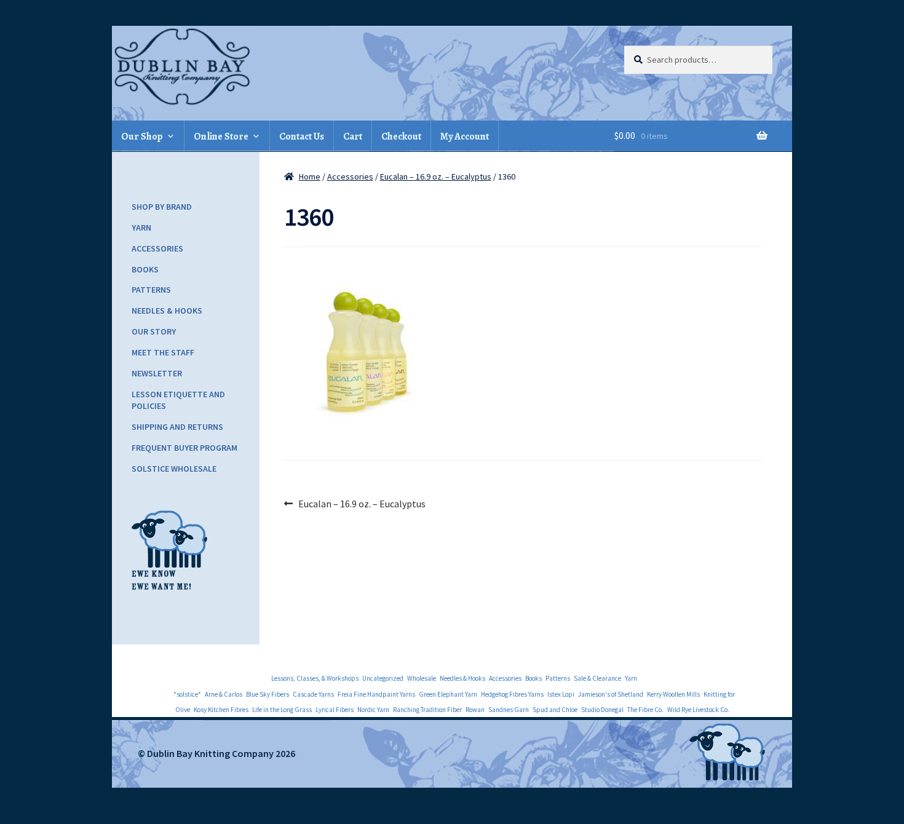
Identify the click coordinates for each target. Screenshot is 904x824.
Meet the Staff (163, 352)
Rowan (475, 709)
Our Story (154, 331)
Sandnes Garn (508, 709)
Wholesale (421, 678)
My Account (464, 136)
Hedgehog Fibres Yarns (512, 694)
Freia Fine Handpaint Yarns (376, 694)
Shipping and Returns (177, 426)
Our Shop (142, 136)
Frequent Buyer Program (184, 447)
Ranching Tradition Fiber (427, 709)
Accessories (350, 176)
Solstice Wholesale (174, 468)
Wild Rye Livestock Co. (698, 709)
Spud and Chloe (555, 709)
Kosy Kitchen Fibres (221, 709)
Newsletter (157, 373)
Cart (352, 136)
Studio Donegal (602, 709)
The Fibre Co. (645, 709)
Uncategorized (382, 678)
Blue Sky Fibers (267, 694)
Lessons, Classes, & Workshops (315, 678)
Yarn (141, 227)
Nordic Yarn (373, 709)
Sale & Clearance (597, 678)
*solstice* (187, 694)
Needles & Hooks (167, 310)
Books (145, 269)
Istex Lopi (560, 694)
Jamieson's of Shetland (610, 694)
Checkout (401, 136)
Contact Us (301, 136)
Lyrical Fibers (334, 709)
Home (309, 176)
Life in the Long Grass (282, 709)
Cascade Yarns (313, 694)
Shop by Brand (162, 206)
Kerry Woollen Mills (673, 694)
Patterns (151, 289)
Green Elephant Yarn (448, 694)
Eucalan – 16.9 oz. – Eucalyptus (435, 176)
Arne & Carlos (223, 694)
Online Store (221, 136)
